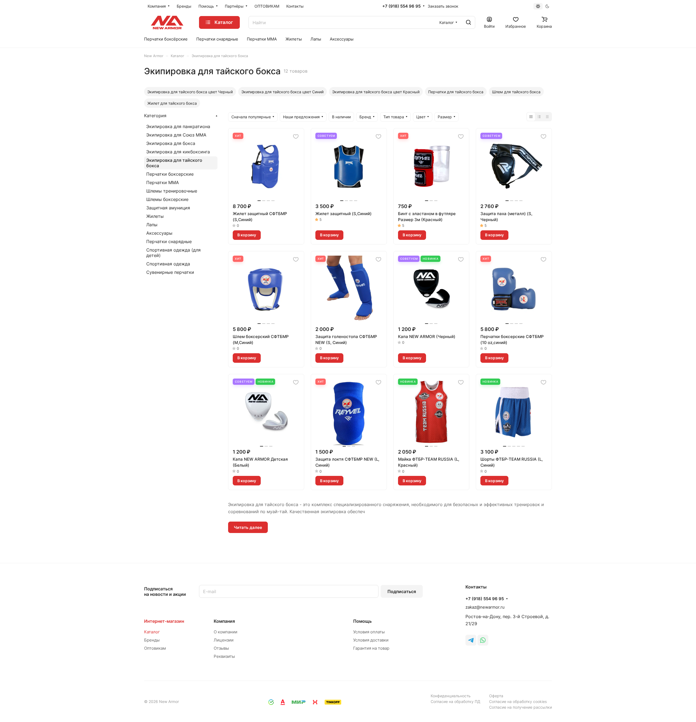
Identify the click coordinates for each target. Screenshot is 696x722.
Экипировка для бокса (170, 143)
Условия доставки (371, 640)
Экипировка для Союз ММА (176, 135)
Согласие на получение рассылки (520, 707)
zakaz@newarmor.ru (485, 607)
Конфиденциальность (451, 695)
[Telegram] (470, 640)
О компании (225, 631)
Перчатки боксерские (170, 174)
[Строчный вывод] (539, 117)
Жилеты (155, 216)
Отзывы (221, 648)
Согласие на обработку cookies (518, 701)
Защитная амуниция (168, 207)
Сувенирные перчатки (170, 272)
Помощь (362, 621)
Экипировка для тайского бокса (174, 162)
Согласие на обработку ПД (455, 701)
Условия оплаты (369, 631)
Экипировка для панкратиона (178, 126)
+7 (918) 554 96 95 (401, 6)
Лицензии (224, 640)
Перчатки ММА (162, 182)
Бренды (152, 640)
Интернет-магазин (164, 621)
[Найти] (468, 22)
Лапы (151, 224)
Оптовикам (155, 648)
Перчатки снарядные (169, 241)
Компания (224, 621)
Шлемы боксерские (167, 199)
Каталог (152, 631)
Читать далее (248, 527)
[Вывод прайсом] (547, 117)
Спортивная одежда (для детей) (173, 252)
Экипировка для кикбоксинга (178, 151)
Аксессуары (159, 233)
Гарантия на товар (371, 648)
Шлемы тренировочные (171, 191)
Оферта (496, 695)
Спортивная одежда (168, 264)
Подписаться (401, 591)
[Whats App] (482, 640)
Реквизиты (224, 656)
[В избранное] (296, 136)
